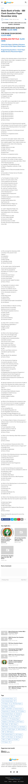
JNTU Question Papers (7, 734)
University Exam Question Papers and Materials (17, 681)
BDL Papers (12, 721)
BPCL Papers (14, 724)
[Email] (21, 519)
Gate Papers (22, 726)
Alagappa (4, 721)
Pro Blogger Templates (16, 777)
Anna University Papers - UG (9, 698)
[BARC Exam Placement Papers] (4, 656)
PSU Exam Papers (17, 703)
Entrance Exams (18, 708)
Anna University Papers (7, 714)
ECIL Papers (14, 726)
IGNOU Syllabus (21, 729)
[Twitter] (12, 519)
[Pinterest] (18, 519)
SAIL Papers (18, 737)
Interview (13, 711)
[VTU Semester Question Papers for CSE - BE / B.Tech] (7, 550)
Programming (5, 711)
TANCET (17, 716)
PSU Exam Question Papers (15, 643)
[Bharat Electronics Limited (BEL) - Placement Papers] (4, 633)
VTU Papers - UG (6, 703)
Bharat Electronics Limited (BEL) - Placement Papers (17, 632)
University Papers (6, 44)
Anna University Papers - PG (8, 701)
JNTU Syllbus (18, 734)
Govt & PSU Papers (11, 46)
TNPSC (9, 739)
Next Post (23, 579)
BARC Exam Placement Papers (16, 655)
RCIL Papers (10, 737)
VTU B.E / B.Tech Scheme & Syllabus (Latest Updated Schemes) (6, 540)
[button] (2, 2)
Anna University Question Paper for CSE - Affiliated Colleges (17, 687)
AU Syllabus (5, 706)
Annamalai (18, 714)
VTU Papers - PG (6, 742)
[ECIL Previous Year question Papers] (4, 669)
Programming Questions (8, 50)
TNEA (3, 739)
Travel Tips (21, 50)
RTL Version (21, 781)
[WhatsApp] (15, 519)
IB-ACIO (4, 729)
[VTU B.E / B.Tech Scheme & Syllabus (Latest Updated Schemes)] (7, 532)
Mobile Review (5, 51)
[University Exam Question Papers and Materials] (4, 682)
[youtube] (17, 772)
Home (2, 8)
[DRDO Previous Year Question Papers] (4, 639)
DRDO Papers (5, 726)
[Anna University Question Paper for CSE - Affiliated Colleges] (4, 688)
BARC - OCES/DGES (7, 708)
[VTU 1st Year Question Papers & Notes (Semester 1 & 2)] (21, 532)
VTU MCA (15, 739)
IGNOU (12, 706)
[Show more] (25, 519)
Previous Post (5, 579)
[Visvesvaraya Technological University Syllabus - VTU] (4, 650)
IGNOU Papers (11, 729)
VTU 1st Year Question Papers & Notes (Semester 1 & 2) (20, 539)
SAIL (12, 716)
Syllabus (15, 44)
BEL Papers (20, 721)
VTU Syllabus (21, 711)
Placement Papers (16, 51)
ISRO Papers (10, 731)
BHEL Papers (5, 724)
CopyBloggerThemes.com (14, 779)
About (10, 781)
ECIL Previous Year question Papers (17, 667)
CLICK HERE (12, 30)
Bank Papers (22, 46)
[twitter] (14, 772)
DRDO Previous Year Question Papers (16, 638)
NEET (3, 737)
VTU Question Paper (14, 719)
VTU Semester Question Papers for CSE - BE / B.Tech (7, 557)
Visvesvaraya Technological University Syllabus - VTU (15, 649)
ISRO (3, 731)
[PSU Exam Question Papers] (4, 645)
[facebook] (11, 772)
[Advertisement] (12, 604)
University (4, 719)
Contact (15, 781)
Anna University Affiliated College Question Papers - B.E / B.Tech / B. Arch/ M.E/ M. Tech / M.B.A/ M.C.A (17, 675)
